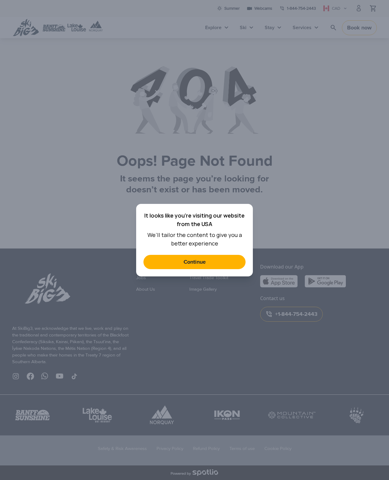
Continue (195, 262)
